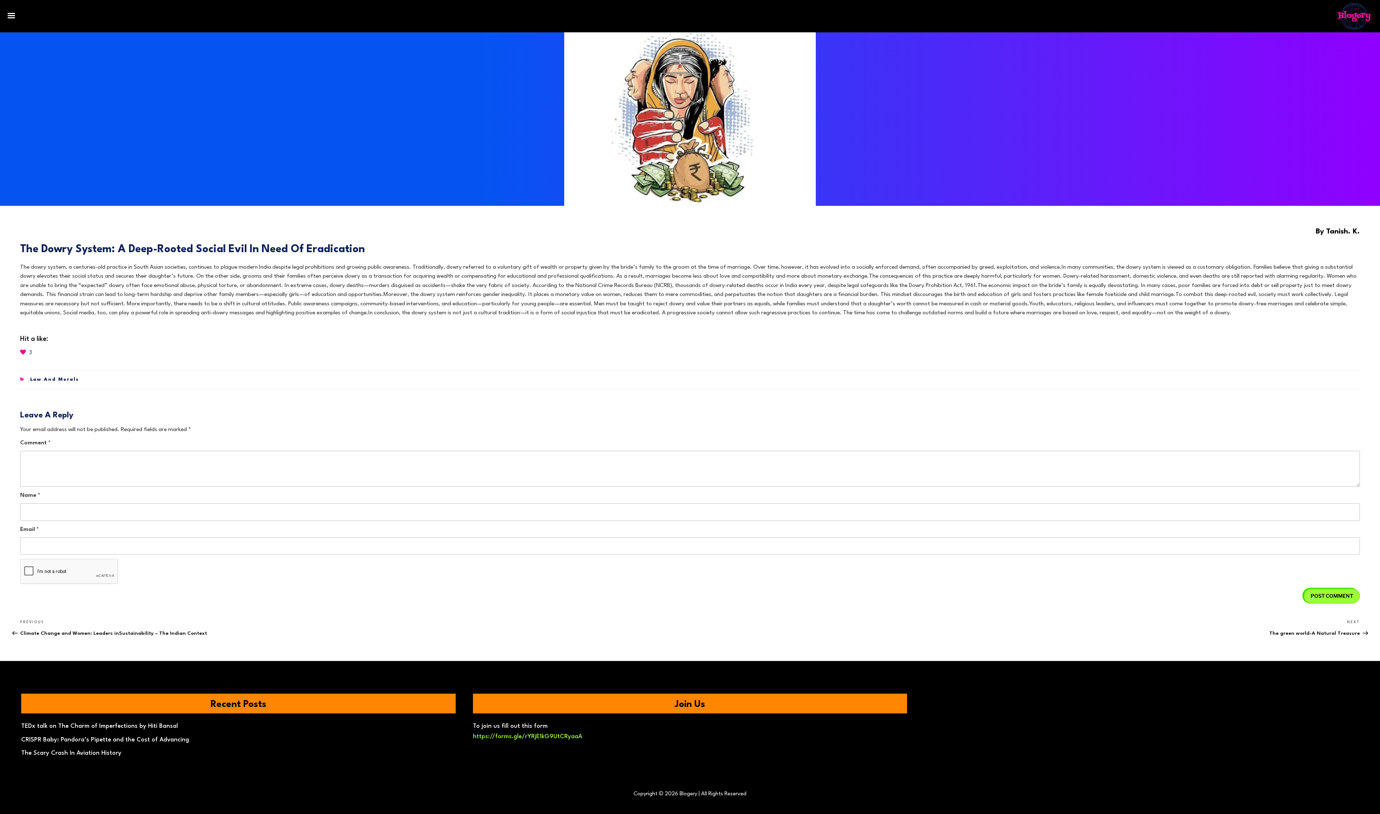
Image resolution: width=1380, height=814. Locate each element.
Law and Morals (54, 379)
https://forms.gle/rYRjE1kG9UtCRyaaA (527, 737)
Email (29, 529)
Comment (35, 443)
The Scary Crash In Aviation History (71, 753)
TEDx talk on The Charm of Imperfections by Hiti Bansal (99, 726)
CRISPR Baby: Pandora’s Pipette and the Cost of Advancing (105, 740)
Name (30, 495)
